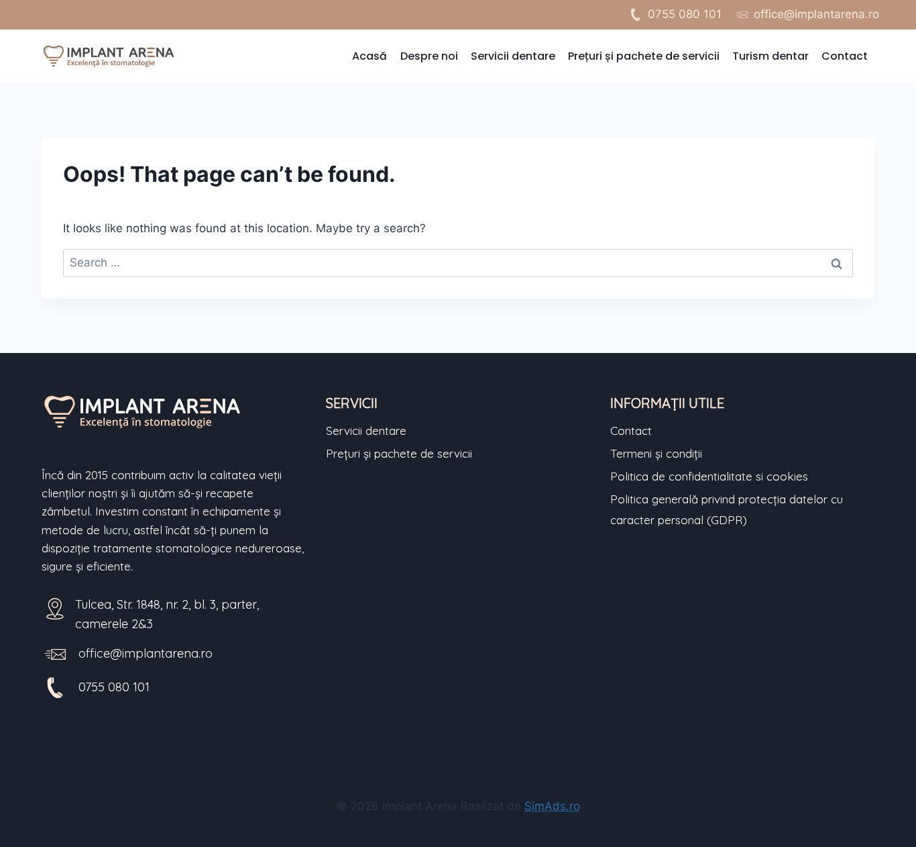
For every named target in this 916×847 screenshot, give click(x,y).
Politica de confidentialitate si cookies (709, 476)
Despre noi (429, 56)
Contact (844, 56)
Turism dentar (770, 56)
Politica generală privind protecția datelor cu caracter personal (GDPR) (726, 509)
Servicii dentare (513, 56)
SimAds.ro (552, 806)
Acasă (369, 56)
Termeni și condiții (656, 453)
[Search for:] (458, 262)
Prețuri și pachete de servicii (644, 56)
